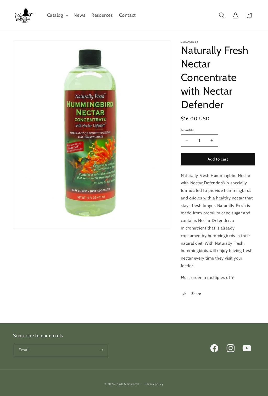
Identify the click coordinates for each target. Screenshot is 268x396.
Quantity (187, 130)
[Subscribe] (101, 350)
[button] (57, 15)
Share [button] (196, 293)
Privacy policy (154, 384)
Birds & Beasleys (127, 384)
